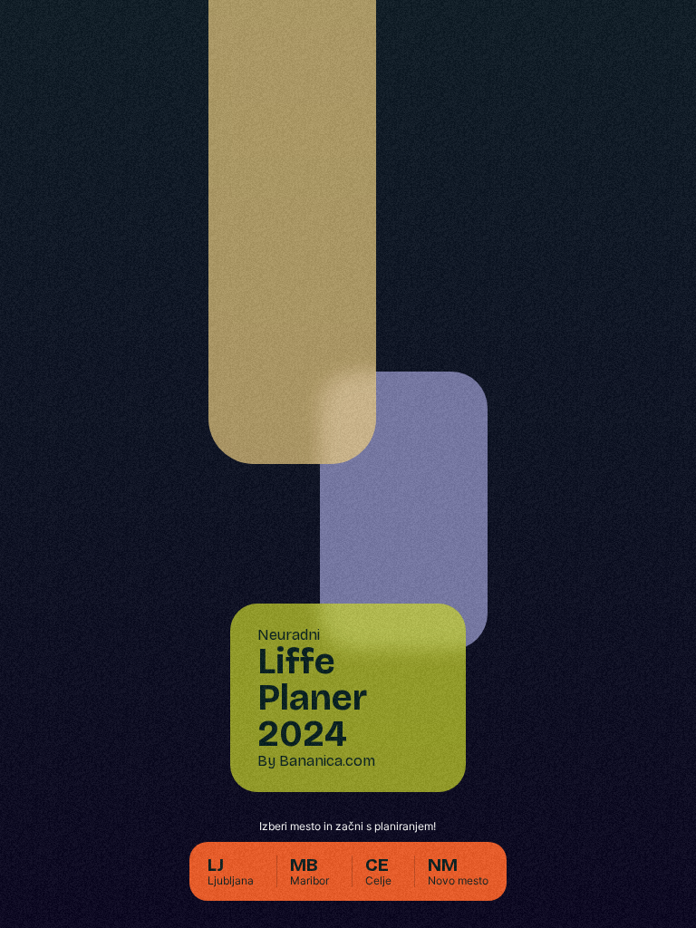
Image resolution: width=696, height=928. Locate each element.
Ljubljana (231, 871)
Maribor (309, 871)
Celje (378, 871)
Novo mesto (458, 871)
